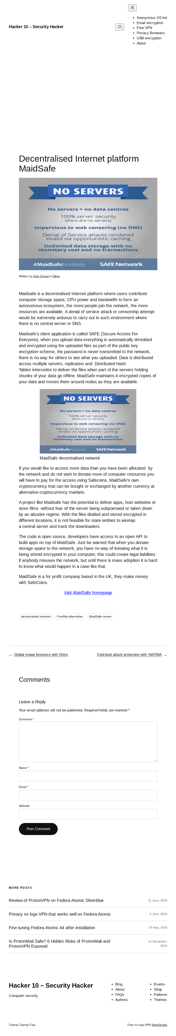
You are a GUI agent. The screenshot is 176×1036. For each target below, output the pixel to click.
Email (23, 787)
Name (24, 767)
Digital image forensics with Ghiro (41, 655)
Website (24, 806)
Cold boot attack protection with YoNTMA (129, 655)
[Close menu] (132, 7)
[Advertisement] (88, 99)
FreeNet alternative (70, 616)
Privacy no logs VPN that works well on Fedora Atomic (60, 914)
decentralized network (36, 616)
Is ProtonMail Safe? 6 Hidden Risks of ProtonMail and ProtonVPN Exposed (59, 943)
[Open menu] (119, 27)
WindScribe (159, 1025)
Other (56, 276)
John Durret (41, 276)
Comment (26, 719)
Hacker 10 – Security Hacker (36, 26)
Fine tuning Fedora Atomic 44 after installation (52, 927)
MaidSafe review (100, 616)
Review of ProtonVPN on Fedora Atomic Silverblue (56, 900)
